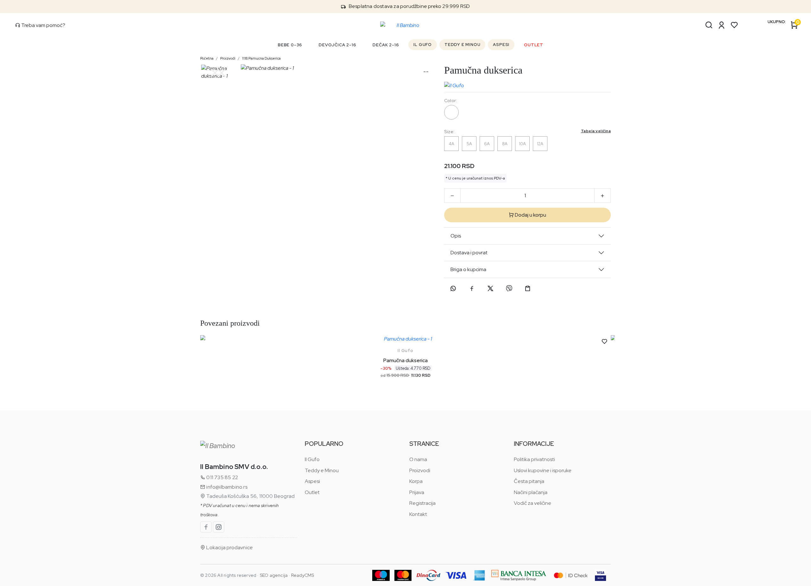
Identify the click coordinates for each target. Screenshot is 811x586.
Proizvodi (227, 58)
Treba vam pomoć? (42, 25)
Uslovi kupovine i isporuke (543, 470)
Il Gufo (405, 350)
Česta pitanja (529, 481)
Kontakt (418, 514)
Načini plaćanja (530, 492)
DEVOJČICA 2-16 (337, 45)
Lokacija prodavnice (229, 547)
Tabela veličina (596, 131)
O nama (418, 459)
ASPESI (501, 44)
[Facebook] (472, 288)
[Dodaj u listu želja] (604, 341)
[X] (490, 288)
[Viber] (509, 288)
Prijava (416, 492)
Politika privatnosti (534, 459)
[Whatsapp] (453, 288)
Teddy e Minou (322, 470)
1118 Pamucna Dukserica (261, 58)
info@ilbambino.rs (226, 487)
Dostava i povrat (469, 252)
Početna (207, 58)
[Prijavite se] (722, 25)
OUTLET (533, 45)
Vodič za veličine (532, 503)
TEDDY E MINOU (462, 44)
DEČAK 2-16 (386, 45)
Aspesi (312, 481)
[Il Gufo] (454, 84)
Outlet (312, 492)
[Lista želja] (734, 25)
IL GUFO (422, 44)
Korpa (416, 481)
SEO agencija (274, 575)
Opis (455, 235)
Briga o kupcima (468, 269)
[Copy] (528, 288)
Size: (527, 131)
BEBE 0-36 (290, 45)
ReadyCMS (302, 575)
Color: (450, 100)
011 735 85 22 (221, 477)
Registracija (422, 503)
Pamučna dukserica (405, 360)
